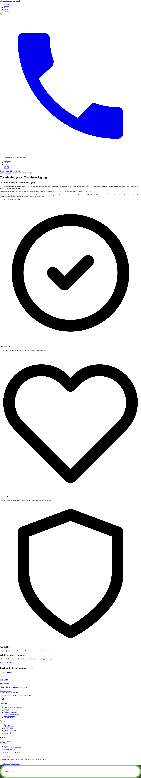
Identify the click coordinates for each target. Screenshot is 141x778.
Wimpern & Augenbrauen (11, 714)
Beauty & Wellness (9, 716)
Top (18, 764)
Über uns (6, 6)
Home (2, 173)
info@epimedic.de (9, 749)
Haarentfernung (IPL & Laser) (13, 707)
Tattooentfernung (9, 717)
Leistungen (7, 4)
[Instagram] (1, 699)
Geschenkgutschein (10, 732)
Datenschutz (37, 759)
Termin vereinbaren (6, 662)
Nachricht (20, 191)
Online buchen (20, 157)
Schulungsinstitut (9, 727)
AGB (44, 759)
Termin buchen (4, 171)
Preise (5, 7)
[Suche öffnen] (1, 14)
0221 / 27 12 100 (14, 171)
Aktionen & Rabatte (10, 730)
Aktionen (6, 9)
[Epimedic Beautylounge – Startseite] (10, 1)
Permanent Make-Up (10, 712)
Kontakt (6, 11)
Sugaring (6, 710)
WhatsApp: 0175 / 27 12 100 (12, 748)
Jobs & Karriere (8, 728)
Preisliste (13, 157)
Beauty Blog (8, 733)
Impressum (28, 759)
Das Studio (7, 725)
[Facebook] (3, 699)
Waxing (6, 709)
